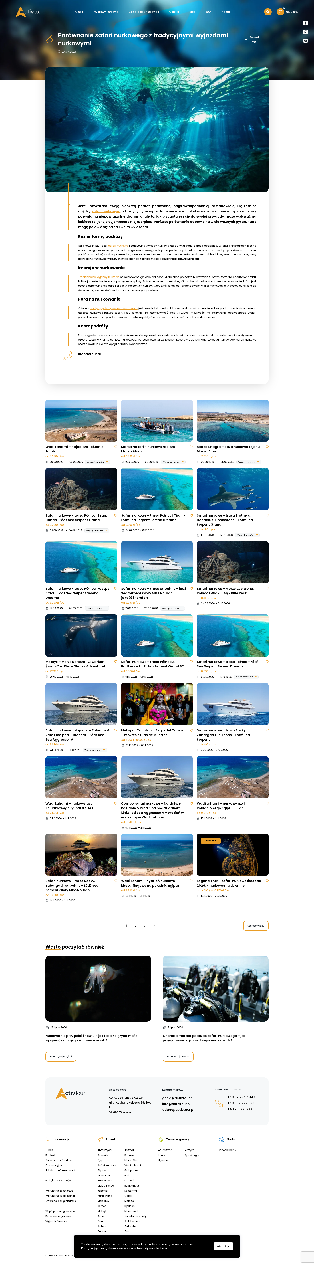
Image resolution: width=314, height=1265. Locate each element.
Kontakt (227, 12)
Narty (231, 1139)
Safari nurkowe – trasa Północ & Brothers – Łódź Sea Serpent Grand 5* (152, 664)
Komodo (129, 1180)
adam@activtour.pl (178, 1109)
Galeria (174, 12)
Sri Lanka (103, 1226)
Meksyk (102, 1211)
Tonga (102, 1231)
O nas (79, 12)
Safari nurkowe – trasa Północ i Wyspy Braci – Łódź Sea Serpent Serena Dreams (77, 593)
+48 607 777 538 (240, 1103)
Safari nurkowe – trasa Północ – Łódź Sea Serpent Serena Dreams (227, 664)
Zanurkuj (112, 1139)
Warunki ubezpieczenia (60, 1196)
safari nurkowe (118, 246)
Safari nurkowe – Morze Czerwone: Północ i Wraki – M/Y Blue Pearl (225, 590)
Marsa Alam (131, 1160)
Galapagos (131, 1170)
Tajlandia (130, 1226)
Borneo (102, 1206)
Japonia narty (227, 1150)
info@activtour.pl (176, 1104)
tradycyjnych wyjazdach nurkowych (114, 308)
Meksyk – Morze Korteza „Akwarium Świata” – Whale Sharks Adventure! (75, 664)
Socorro (102, 1216)
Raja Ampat (131, 1185)
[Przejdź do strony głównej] (29, 12)
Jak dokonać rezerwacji (60, 1170)
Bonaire (129, 1155)
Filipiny (102, 1170)
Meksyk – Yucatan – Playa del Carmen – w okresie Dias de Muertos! (153, 732)
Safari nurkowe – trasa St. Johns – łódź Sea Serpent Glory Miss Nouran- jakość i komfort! (153, 593)
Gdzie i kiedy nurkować (144, 12)
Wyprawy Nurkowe (105, 12)
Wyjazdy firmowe (56, 1221)
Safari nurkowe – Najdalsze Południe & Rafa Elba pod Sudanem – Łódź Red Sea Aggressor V (77, 735)
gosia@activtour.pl (177, 1098)
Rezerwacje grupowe (58, 1216)
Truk (127, 1231)
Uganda (163, 1160)
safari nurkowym (106, 211)
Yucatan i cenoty (135, 1216)
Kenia (161, 1155)
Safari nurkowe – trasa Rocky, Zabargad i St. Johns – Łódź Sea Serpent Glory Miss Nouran (72, 885)
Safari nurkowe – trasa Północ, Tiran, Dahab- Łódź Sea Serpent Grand (76, 517)
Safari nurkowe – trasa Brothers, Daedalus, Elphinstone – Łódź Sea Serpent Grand (225, 520)
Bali (126, 1175)
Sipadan (129, 1206)
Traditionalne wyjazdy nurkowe (98, 277)
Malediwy (103, 1201)
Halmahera (105, 1180)
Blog (193, 12)
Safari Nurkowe (107, 1165)
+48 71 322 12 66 (240, 1109)
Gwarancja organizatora (60, 1201)
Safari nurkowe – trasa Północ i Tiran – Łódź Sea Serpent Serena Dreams (153, 517)
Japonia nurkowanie (105, 1193)
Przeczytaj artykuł (61, 1056)
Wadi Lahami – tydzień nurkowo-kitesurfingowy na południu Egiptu (150, 883)
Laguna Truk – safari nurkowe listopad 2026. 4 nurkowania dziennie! (229, 883)
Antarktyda (105, 1150)
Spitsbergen (132, 1221)
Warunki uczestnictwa (59, 1191)
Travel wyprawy (177, 1139)
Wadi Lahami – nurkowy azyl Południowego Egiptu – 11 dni (221, 805)
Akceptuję (223, 1246)
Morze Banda (106, 1185)
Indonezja (104, 1175)
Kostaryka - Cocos (131, 1193)
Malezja (129, 1201)
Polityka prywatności (58, 1180)
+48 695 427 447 (241, 1097)
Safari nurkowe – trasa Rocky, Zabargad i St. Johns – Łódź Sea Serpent (223, 735)
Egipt (101, 1160)
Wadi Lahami (132, 1165)
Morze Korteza (133, 1211)
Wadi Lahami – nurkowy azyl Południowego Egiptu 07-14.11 (69, 805)
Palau (101, 1221)
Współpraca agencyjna (60, 1211)
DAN (209, 12)
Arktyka (129, 1150)
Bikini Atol (103, 1155)
